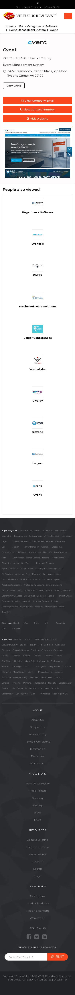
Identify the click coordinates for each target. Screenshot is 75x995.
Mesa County (19, 672)
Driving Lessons (44, 590)
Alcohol (44, 547)
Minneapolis (56, 672)
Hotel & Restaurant (22, 541)
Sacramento (7, 693)
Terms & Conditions (37, 741)
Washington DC (60, 693)
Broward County (9, 645)
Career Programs (33, 574)
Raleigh (52, 683)
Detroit (37, 655)
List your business (37, 847)
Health (16, 547)
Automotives (35, 552)
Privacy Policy (37, 734)
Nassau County (20, 677)
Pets (4, 557)
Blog (18, 7)
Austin (28, 639)
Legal (4, 541)
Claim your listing (37, 839)
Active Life (18, 563)
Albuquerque (41, 639)
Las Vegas (17, 666)
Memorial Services (45, 563)
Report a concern (37, 910)
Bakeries (39, 606)
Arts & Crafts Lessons (11, 585)
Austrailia (60, 623)
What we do (37, 918)
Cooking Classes (55, 568)
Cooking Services (10, 606)
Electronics (57, 547)
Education (35, 530)
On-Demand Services (43, 541)
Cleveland (58, 650)
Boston (53, 639)
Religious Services (26, 590)
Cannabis (6, 536)
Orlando (58, 677)
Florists (54, 601)
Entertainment (9, 552)
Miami (30, 672)
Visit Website (39, 118)
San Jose (44, 688)
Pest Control (58, 557)
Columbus (47, 650)
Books (51, 596)
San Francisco (31, 688)
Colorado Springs (21, 650)
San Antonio (21, 693)
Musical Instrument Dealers (35, 601)
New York (33, 677)
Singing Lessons (54, 585)
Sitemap (37, 805)
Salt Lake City (65, 683)
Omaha (5, 683)
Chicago (6, 650)
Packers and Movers (54, 606)
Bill (3, 547)
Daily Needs (18, 557)
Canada (16, 628)
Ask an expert (37, 854)
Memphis (6, 672)
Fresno (59, 655)
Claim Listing (14, 85)
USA (25, 623)
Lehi (26, 666)
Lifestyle (22, 552)
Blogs (37, 812)
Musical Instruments (30, 579)
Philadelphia (40, 683)
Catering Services (62, 590)
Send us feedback (37, 903)
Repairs (45, 557)
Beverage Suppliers (11, 601)
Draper (26, 655)
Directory (37, 798)
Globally (16, 623)
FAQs (37, 819)
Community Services (12, 596)
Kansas (5, 666)
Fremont (49, 655)
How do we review (38, 783)
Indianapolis (43, 661)
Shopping (6, 563)
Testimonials (37, 749)
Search (37, 868)
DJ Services (7, 574)
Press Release (38, 790)
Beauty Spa (29, 596)
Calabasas (60, 645)
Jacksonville (57, 661)
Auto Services (60, 552)
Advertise (37, 861)
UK (46, 623)
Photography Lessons (33, 585)
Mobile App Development (54, 530)
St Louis (55, 688)
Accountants (26, 606)
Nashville (6, 677)
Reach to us (37, 896)
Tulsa (32, 693)
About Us (37, 719)
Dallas (5, 655)
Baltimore (48, 645)
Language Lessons (52, 574)
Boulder (23, 645)
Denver (16, 655)
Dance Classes (8, 590)
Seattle (5, 688)
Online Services (51, 536)
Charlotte (35, 650)
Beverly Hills (36, 645)
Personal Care (35, 536)
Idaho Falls (30, 661)
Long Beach (54, 666)
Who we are (37, 763)
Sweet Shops (65, 596)
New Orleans (46, 677)
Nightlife (47, 552)
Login (37, 876)
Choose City (51, 7)
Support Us (37, 727)
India (36, 623)
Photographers (20, 536)
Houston (18, 661)
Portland (27, 683)
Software (23, 530)
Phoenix (17, 683)
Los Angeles (40, 666)
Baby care (41, 596)
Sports (57, 579)
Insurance (47, 579)
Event (28, 563)
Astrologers (40, 568)
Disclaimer (37, 756)
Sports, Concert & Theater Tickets (17, 568)
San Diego (18, 688)
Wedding (19, 574)
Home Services (33, 557)
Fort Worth (7, 661)
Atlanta (17, 639)
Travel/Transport (31, 547)
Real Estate (66, 536)
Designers (60, 541)
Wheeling (45, 693)
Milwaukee (43, 672)
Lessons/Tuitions (10, 579)
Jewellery (6, 612)
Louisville (66, 666)
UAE (4, 628)
